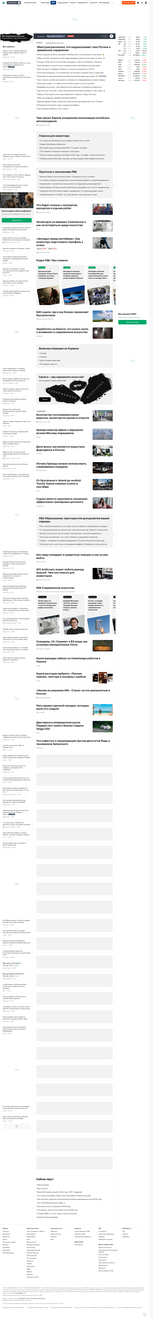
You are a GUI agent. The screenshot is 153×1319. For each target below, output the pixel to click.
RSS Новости (79, 1274)
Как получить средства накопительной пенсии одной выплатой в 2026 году (69, 1228)
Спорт (5, 159)
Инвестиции (7, 804)
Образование (41, 831)
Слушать (42, 267)
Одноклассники (56, 1264)
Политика (6, 251)
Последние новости (48, 364)
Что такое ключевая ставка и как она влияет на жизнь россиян (64, 1225)
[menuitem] (30, 2)
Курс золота (42, 1218)
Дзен (52, 1269)
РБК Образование (8, 1282)
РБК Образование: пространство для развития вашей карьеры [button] (74, 520)
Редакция (102, 1266)
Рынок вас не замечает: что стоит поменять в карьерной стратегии (69, 537)
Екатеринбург (31, 1264)
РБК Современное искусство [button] (55, 588)
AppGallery (126, 1266)
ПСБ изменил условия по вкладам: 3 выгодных (59, 151)
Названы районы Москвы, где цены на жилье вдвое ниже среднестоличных (72, 158)
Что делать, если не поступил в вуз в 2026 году (57, 1239)
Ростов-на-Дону (32, 1288)
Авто (4, 990)
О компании (102, 1261)
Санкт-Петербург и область (36, 1261)
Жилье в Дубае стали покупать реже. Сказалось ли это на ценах (67, 176)
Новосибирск (31, 1266)
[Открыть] (17, 3)
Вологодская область (33, 1274)
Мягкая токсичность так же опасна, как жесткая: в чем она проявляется (70, 533)
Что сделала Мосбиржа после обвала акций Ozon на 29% (64, 140)
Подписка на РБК (80, 1264)
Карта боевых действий (50, 360)
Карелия (29, 1301)
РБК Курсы (102, 1298)
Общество (6, 57)
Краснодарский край (33, 1280)
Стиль (5, 782)
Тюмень (29, 1293)
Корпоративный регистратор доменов (108, 1281)
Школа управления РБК (106, 1300)
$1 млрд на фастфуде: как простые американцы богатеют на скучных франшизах (74, 1107)
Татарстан (30, 1291)
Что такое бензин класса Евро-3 (51, 1232)
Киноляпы (41, 784)
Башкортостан (31, 1272)
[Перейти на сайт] (16, 38)
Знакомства (102, 1290)
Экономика (6, 1264)
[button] (138, 2)
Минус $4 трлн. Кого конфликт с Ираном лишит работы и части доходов (71, 1096)
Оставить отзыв (132, 322)
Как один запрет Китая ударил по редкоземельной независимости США (70, 1100)
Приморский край (32, 1307)
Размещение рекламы (106, 1269)
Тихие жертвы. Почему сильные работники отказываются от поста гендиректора (74, 187)
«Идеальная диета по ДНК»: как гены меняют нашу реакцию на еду (68, 194)
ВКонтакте (54, 1261)
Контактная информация (106, 1264)
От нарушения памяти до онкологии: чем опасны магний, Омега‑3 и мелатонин (74, 529)
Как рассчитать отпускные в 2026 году (53, 1235)
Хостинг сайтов (104, 1284)
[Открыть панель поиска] (142, 2)
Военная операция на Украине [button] (59, 348)
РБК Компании (7, 169)
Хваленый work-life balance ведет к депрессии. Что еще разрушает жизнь (71, 191)
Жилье (90, 784)
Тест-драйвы (67, 784)
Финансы (6, 81)
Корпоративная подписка (83, 1266)
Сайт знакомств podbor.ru (107, 1292)
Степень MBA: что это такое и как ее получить (57, 1243)
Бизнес (5, 263)
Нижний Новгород (32, 1282)
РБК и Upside (7, 468)
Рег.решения (103, 1287)
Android (125, 1264)
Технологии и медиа (9, 179)
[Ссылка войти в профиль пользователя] (146, 2)
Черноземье (31, 1296)
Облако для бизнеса (105, 1277)
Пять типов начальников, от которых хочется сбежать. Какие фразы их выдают (74, 526)
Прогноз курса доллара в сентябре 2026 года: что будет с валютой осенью (72, 155)
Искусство (42, 597)
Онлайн (43, 353)
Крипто (5, 750)
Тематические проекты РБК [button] (54, 773)
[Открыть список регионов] (138, 2)
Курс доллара (43, 1214)
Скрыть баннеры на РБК (82, 1261)
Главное (43, 356)
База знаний (6, 1280)
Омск (28, 1269)
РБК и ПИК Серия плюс (10, 1204)
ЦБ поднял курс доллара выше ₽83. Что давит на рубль (63, 147)
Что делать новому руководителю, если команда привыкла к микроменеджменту (74, 180)
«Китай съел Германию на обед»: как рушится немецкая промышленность (71, 1093)
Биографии (6, 1277)
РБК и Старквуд (8, 189)
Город (38, 437)
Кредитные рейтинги (9, 794)
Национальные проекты (44, 319)
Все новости (8, 47)
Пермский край (32, 1285)
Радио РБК (12, 3)
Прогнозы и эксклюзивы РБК (58, 172)
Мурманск (30, 1304)
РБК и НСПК (6, 1174)
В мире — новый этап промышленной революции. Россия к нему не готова (72, 1111)
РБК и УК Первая (8, 383)
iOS (124, 1261)
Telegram (54, 1266)
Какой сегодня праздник (47, 1246)
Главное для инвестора (54, 136)
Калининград (31, 1277)
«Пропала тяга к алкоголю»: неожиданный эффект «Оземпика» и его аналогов (73, 544)
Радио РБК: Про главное (52, 260)
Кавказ (29, 1299)
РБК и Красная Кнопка (10, 623)
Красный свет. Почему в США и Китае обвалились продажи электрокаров (71, 1104)
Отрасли (5, 436)
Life (40, 780)
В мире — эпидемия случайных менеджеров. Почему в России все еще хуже (72, 540)
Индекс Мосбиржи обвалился (52, 144)
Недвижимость (7, 1133)
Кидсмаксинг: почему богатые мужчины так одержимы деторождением (70, 183)
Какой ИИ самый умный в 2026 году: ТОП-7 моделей (59, 1221)
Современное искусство (54, 43)
